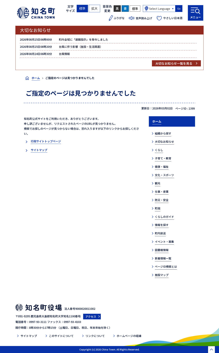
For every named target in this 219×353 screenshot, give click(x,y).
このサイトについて (61, 336)
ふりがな (119, 18)
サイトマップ (39, 150)
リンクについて (95, 336)
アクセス (90, 316)
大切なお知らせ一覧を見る (173, 63)
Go (179, 8)
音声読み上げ (144, 18)
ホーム (36, 78)
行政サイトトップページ (46, 141)
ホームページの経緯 (129, 336)
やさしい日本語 (172, 18)
